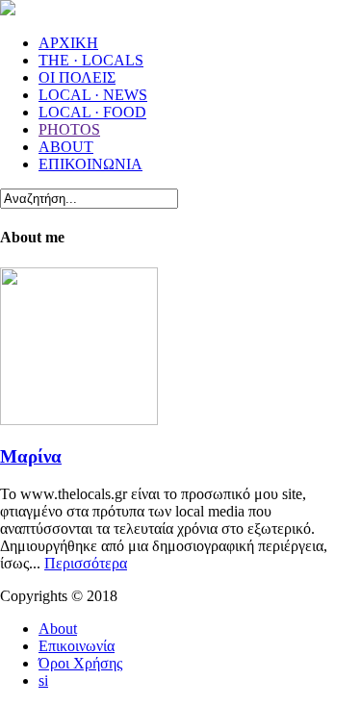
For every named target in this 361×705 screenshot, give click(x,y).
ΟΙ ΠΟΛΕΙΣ (77, 77)
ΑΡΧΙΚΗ (68, 43)
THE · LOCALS (91, 60)
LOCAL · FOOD (92, 112)
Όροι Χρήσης (80, 663)
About (58, 628)
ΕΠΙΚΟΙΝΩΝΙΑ (90, 164)
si (43, 680)
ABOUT (66, 146)
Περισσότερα (85, 563)
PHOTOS (69, 129)
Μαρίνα (31, 456)
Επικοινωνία (77, 646)
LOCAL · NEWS (93, 95)
